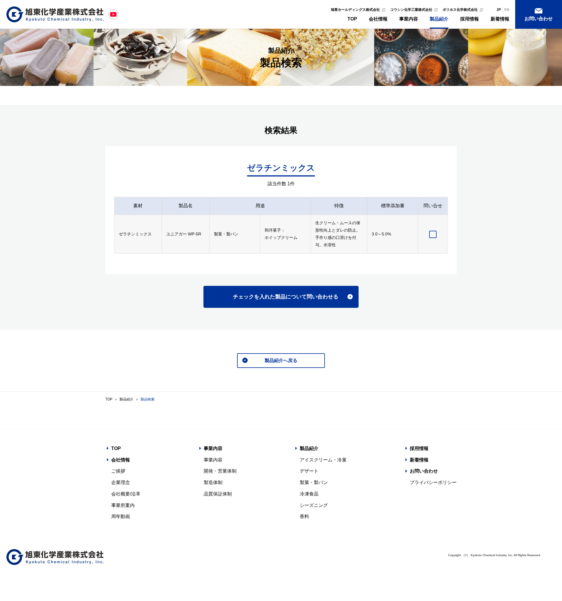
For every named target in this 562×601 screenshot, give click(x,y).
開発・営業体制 (220, 470)
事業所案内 (123, 505)
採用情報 (469, 18)
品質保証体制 (218, 493)
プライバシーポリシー (433, 482)
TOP (352, 18)
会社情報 (378, 18)
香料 (304, 516)
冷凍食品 (309, 493)
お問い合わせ (539, 18)
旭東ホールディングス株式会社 (355, 10)
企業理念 (120, 482)
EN (506, 10)
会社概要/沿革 (125, 493)
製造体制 (213, 482)
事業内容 (408, 18)
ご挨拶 (118, 470)
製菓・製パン (314, 482)
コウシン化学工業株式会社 (411, 10)
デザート (309, 470)
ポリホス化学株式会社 (460, 10)
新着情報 (500, 18)
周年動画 (120, 516)
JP (498, 10)
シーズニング (314, 505)
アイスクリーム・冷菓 (323, 459)
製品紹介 (439, 18)
